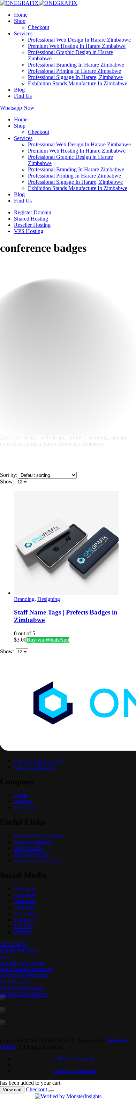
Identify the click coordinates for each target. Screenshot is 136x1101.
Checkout (38, 27)
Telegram (24, 921)
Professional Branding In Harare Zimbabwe (76, 65)
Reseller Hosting (32, 225)
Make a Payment (74, 1062)
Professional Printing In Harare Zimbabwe (74, 71)
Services (23, 33)
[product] (75, 545)
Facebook (25, 897)
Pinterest (23, 934)
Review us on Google (38, 862)
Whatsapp (25, 890)
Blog (19, 90)
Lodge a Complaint (75, 1074)
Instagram (25, 903)
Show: (8, 483)
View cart (12, 1093)
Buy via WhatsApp (48, 641)
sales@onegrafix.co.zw (39, 762)
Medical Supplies (33, 843)
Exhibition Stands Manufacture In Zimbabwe (77, 83)
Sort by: (9, 477)
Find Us (23, 96)
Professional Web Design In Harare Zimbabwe (79, 40)
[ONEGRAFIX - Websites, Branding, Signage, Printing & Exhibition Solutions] (38, 3)
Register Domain (32, 212)
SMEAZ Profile (31, 856)
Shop (19, 21)
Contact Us (26, 809)
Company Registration (38, 837)
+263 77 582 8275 (34, 769)
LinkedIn (24, 909)
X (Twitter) (26, 915)
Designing (48, 601)
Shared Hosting (31, 219)
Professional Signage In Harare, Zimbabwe (75, 77)
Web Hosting (28, 850)
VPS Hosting (28, 231)
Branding (24, 601)
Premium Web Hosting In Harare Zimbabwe (77, 46)
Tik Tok (22, 928)
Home (21, 15)
